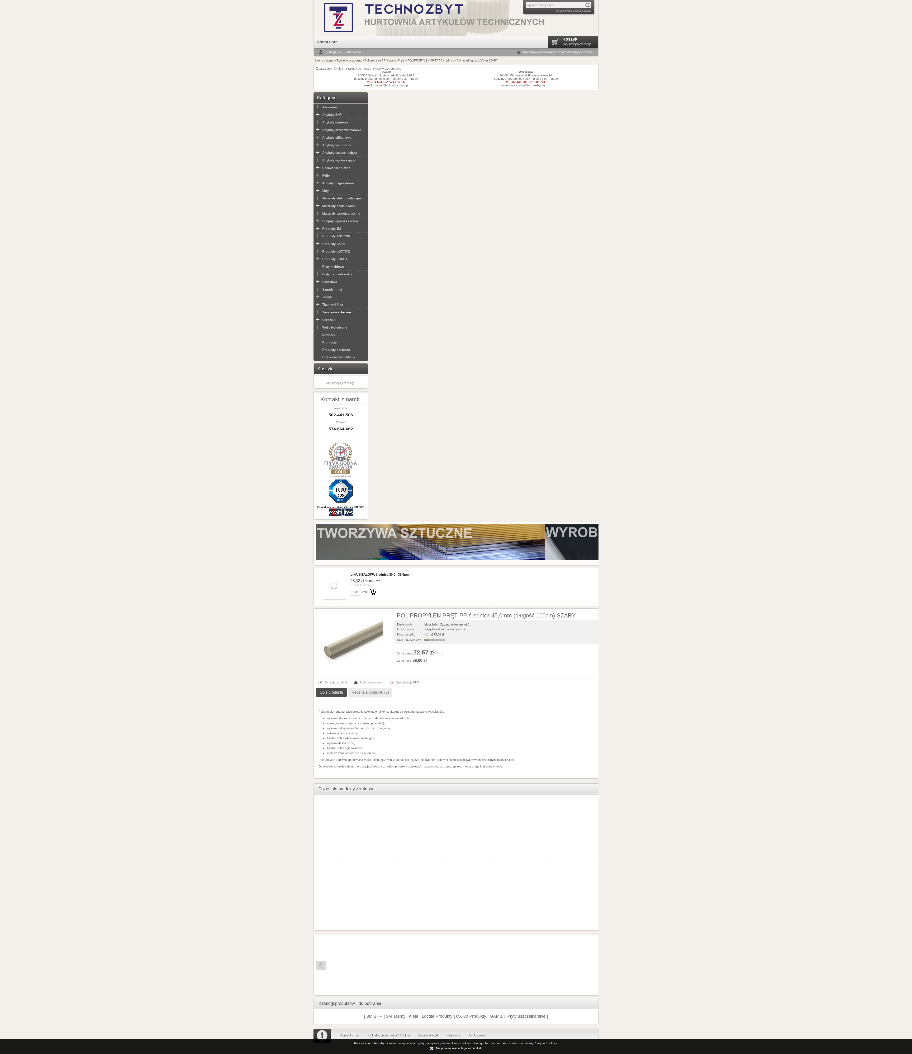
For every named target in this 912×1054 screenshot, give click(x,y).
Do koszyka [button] (373, 592)
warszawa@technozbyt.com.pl (530, 85)
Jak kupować (477, 1035)
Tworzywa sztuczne (336, 312)
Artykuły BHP (332, 115)
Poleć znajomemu (371, 682)
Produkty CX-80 (333, 244)
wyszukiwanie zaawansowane (573, 10)
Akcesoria (329, 107)
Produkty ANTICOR (336, 236)
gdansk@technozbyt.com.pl (390, 85)
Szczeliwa (329, 282)
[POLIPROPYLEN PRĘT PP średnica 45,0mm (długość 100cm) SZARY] (353, 640)
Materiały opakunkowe (338, 206)
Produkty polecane (336, 350)
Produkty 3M (331, 229)
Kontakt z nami (327, 42)
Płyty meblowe (333, 266)
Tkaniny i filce (332, 304)
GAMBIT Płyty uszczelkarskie (518, 1016)
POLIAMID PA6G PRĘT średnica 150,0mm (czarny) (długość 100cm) (508, 975)
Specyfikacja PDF (407, 682)
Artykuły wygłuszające (338, 160)
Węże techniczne (334, 327)
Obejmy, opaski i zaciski (340, 221)
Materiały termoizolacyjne (341, 213)
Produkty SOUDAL (335, 259)
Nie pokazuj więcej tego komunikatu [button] (459, 1048)
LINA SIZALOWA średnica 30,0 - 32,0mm (380, 574)
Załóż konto (353, 52)
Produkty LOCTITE (336, 251)
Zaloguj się (334, 52)
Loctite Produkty (437, 1016)
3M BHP (374, 1016)
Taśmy (327, 297)
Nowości (328, 335)
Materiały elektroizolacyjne (341, 198)
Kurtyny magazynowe (338, 183)
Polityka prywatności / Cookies (389, 1035)
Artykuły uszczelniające (339, 153)
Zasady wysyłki (428, 1035)
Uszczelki (329, 320)
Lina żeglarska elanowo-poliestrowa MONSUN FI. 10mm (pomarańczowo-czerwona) (390, 975)
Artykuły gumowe (335, 122)
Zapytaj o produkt (335, 682)
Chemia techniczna (336, 168)
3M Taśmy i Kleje (402, 1016)
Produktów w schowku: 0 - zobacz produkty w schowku (558, 52)
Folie (326, 175)
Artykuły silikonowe (336, 137)
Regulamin (453, 1035)
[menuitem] (328, 42)
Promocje (329, 342)
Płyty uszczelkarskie (337, 274)
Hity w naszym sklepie (338, 357)
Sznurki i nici (332, 289)
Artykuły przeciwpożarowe (341, 130)
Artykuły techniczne (336, 145)
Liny (325, 191)
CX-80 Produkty (471, 1016)
